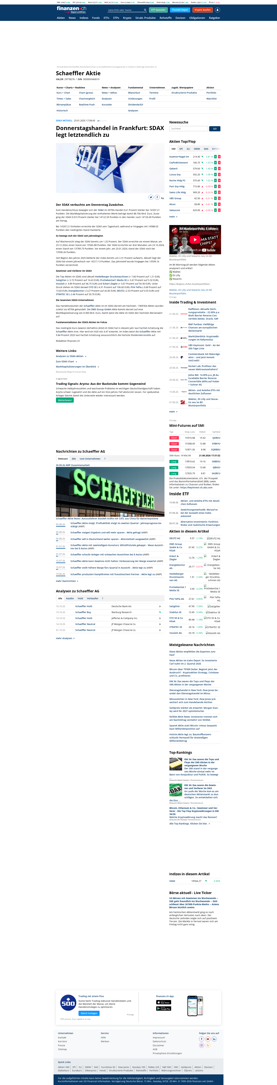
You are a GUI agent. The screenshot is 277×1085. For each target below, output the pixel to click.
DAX (106, 2)
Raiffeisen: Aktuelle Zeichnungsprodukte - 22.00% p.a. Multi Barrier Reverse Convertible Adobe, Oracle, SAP (204, 313)
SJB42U (216, 467)
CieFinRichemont (178, 162)
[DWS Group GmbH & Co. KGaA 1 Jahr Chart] (212, 547)
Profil (152, 98)
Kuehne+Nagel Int (179, 156)
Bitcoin (175, 2)
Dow (90, 2)
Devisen (180, 18)
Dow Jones (123, 1067)
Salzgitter (61, 280)
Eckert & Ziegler (174, 558)
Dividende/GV (135, 104)
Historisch (62, 110)
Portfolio (211, 92)
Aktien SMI (63, 1067)
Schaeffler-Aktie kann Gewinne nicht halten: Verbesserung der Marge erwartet (113, 561)
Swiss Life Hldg (177, 192)
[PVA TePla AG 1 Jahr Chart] (212, 599)
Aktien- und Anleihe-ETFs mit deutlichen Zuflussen (204, 392)
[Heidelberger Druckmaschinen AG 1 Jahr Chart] (212, 577)
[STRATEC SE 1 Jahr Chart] (212, 627)
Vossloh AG (175, 632)
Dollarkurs (63, 1070)
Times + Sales (64, 98)
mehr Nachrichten (66, 581)
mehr (172, 216)
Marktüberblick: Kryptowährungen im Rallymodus (203, 338)
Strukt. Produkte (145, 18)
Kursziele (107, 104)
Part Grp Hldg (177, 186)
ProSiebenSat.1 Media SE (177, 589)
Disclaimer (158, 1045)
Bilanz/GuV (134, 92)
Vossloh (60, 283)
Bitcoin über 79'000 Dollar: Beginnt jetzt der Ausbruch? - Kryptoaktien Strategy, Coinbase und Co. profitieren (194, 672)
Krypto (127, 18)
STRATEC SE (62, 294)
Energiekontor (76, 290)
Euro (123, 2)
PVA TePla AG (176, 598)
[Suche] (145, 10)
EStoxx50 (141, 2)
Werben (105, 1041)
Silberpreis (91, 1070)
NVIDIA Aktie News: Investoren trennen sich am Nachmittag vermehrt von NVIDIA (193, 718)
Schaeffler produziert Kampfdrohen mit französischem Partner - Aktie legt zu (113, 574)
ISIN (80, 79)
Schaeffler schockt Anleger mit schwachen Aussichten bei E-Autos (106, 554)
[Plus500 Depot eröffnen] (75, 12)
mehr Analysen (64, 638)
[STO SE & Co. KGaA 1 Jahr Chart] (212, 619)
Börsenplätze (64, 104)
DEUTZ (120, 290)
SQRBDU (215, 449)
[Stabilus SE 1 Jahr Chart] (213, 612)
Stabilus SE (175, 612)
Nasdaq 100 (138, 1067)
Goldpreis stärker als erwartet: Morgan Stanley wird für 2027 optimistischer (193, 709)
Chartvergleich (87, 98)
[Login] (217, 10)
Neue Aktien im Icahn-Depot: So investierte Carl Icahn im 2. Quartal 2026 (193, 662)
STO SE (93, 287)
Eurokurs (77, 1070)
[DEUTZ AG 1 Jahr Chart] (213, 538)
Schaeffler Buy (83, 612)
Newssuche (178, 122)
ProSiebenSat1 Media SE (113, 280)
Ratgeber (214, 18)
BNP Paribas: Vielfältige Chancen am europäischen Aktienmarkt (202, 327)
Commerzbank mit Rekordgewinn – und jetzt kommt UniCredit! (204, 357)
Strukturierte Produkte (184, 92)
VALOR (59, 79)
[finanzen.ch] (71, 8)
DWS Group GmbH (101, 309)
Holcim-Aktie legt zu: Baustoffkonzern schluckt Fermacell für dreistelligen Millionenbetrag (190, 737)
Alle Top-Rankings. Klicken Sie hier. (188, 823)
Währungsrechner (171, 1070)
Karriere (62, 1041)
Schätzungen (135, 98)
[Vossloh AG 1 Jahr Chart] (213, 633)
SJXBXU (216, 437)
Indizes (84, 18)
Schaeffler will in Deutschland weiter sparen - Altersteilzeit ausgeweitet (110, 539)
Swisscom (174, 210)
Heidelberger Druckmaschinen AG (176, 577)
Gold (159, 2)
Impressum (159, 1037)
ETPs (116, 18)
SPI (74, 2)
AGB (155, 1049)
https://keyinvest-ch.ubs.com (196, 487)
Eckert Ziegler (110, 283)
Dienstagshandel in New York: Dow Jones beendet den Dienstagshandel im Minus (193, 692)
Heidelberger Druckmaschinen (111, 276)
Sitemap (62, 1049)
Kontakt (62, 1037)
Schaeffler (89, 305)
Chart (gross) (86, 92)
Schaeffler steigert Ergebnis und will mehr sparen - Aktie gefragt (106, 532)
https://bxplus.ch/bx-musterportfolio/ (189, 283)
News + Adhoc (109, 92)
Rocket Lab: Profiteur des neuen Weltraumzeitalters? (203, 368)
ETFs (106, 18)
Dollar (193, 2)
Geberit (173, 168)
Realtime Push (87, 104)
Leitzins (199, 1070)
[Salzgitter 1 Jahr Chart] (214, 606)
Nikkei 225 (153, 1067)
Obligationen (197, 18)
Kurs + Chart (63, 92)
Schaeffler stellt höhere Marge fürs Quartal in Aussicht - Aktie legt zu (108, 567)
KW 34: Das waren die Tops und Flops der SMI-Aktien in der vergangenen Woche (191, 683)
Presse (61, 1045)
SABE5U (216, 461)
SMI (58, 2)
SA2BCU (216, 473)
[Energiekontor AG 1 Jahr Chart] (212, 566)
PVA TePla (136, 287)
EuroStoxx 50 (108, 1067)
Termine (153, 92)
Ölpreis (188, 1070)
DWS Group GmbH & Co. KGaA (176, 547)
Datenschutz (159, 1041)
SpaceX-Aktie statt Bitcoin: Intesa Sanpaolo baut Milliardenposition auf (193, 727)
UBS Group (175, 198)
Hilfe (103, 1037)
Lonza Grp (175, 174)
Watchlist (211, 98)
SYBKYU (216, 443)
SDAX (101, 210)
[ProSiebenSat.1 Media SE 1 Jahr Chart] (212, 588)
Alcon (172, 204)
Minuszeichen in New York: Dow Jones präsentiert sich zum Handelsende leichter (192, 700)
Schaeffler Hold (83, 606)
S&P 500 (166, 1067)
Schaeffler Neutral (85, 624)
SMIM (88, 1067)
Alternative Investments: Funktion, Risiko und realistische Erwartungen (200, 523)
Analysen (107, 98)
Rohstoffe (166, 18)
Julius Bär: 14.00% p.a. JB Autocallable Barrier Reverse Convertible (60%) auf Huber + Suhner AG (203, 379)
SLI (80, 1067)
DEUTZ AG (174, 538)
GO (215, 128)
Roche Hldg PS (177, 180)
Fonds (96, 18)
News (72, 18)
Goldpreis (186, 1067)
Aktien (61, 18)
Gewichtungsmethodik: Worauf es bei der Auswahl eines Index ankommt (199, 513)
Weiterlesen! (65, 400)
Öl (210, 2)
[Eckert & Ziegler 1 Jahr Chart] (212, 558)
